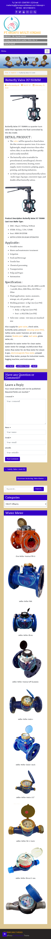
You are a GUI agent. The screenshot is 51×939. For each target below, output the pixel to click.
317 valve (10, 366)
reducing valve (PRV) (35, 330)
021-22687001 (24, 2)
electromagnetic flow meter (22, 353)
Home (6, 73)
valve (16, 141)
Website (8, 448)
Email (8, 438)
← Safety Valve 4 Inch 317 (15, 469)
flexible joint (18, 336)
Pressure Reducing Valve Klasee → (31, 478)
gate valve (23, 327)
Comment (9, 397)
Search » (38, 489)
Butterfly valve (23, 366)
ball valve (33, 336)
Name (8, 427)
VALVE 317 (14, 73)
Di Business (18, 935)
